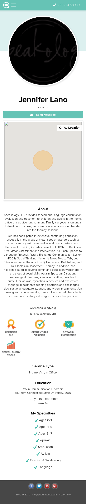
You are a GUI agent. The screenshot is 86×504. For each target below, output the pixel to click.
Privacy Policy (65, 494)
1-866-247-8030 (68, 5)
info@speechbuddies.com (44, 494)
